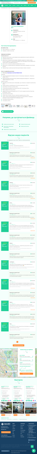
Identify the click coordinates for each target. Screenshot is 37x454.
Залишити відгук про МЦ (6, 432)
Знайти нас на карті (34, 451)
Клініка (21, 362)
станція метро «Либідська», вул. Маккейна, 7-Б (31, 428)
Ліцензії (22, 428)
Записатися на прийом (32, 2)
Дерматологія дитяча (25, 126)
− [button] (1, 351)
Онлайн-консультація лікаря (9, 124)
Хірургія (18, 5)
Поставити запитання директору (6, 436)
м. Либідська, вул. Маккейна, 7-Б (6, 2)
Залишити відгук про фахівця (18, 345)
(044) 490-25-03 (4, 393)
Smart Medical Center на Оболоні (5, 386)
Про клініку (22, 425)
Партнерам (22, 436)
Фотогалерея (9, 412)
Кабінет (32, 5)
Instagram (9, 400)
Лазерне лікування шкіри (25, 124)
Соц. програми (23, 430)
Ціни (28, 5)
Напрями (6, 5)
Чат (1, 400)
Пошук (35, 5)
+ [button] (1, 349)
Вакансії (22, 435)
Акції (21, 5)
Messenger (7, 400)
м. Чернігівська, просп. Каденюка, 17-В (7, 3)
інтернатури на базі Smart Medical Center (14, 72)
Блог (21, 433)
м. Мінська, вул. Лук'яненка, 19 (5, 1)
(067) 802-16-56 (3, 429)
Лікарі (10, 5)
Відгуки (25, 5)
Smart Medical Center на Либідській (17, 386)
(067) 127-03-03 (22, 2)
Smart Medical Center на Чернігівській (29, 386)
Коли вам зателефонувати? (21, 366)
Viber (3, 400)
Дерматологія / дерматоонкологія (10, 129)
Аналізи (14, 5)
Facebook (10, 400)
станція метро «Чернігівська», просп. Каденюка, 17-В (32, 431)
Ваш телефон (22, 355)
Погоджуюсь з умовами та (27, 370)
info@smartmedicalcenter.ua (23, 419)
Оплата (13, 436)
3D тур (3, 412)
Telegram (5, 400)
